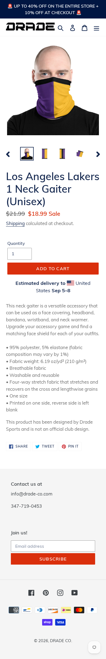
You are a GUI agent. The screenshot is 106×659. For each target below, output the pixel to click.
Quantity (16, 243)
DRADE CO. (61, 640)
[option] (27, 154)
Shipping (15, 223)
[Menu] (96, 27)
